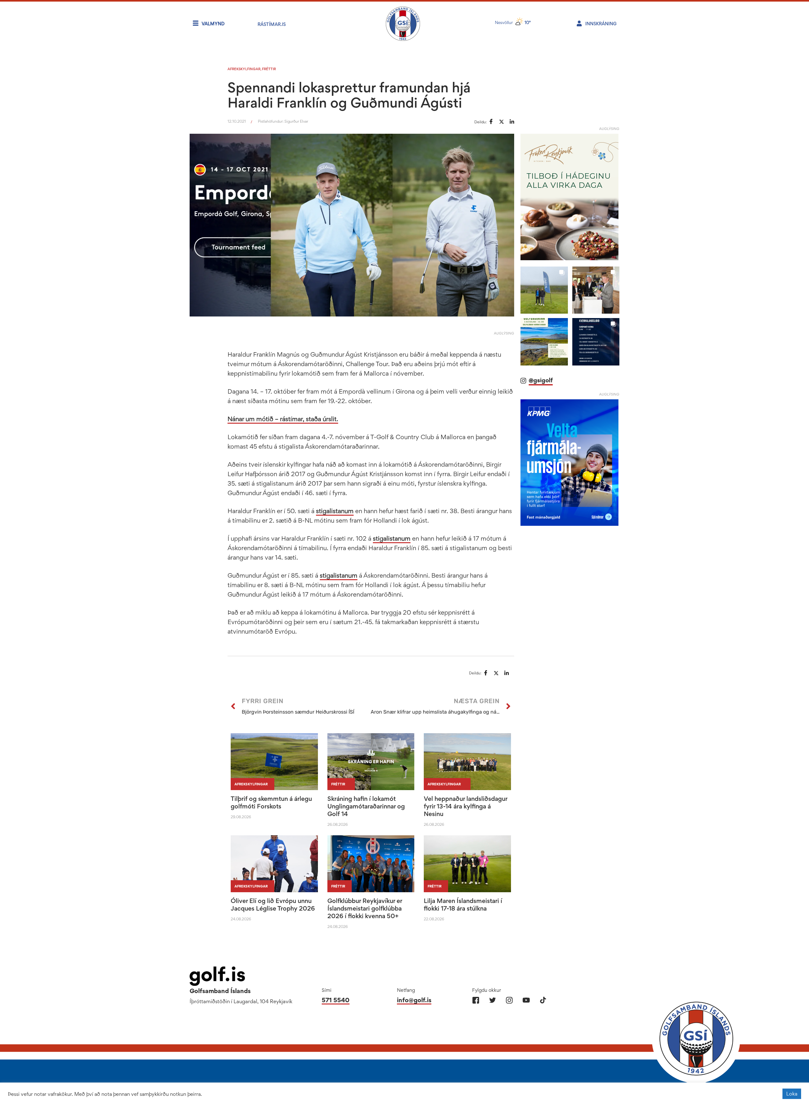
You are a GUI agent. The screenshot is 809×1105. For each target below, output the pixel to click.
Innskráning (601, 23)
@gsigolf (541, 380)
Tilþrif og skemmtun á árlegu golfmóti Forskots (271, 802)
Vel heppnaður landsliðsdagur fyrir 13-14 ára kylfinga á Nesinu (465, 806)
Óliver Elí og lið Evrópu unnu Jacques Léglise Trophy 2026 (273, 904)
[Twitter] (492, 1000)
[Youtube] (526, 1000)
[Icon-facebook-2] (475, 1000)
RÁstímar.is (272, 24)
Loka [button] (791, 1093)
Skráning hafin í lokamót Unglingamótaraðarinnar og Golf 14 (366, 806)
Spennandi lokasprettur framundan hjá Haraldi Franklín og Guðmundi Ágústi (349, 95)
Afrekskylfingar (244, 69)
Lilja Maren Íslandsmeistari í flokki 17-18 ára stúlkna (463, 904)
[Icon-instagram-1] (509, 1000)
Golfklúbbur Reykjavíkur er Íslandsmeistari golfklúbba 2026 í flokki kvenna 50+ (364, 908)
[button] (544, 290)
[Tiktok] (542, 1000)
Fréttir (269, 69)
